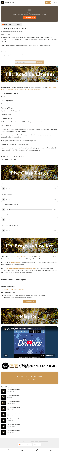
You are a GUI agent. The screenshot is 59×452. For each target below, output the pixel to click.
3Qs (37, 257)
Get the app (37, 445)
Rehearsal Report (22, 268)
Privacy (32, 441)
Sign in (55, 2)
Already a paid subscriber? (29, 379)
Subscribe (48, 2)
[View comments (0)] (22, 449)
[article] (29, 391)
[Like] (8, 449)
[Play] (3, 188)
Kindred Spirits (52, 88)
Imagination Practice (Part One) (15, 156)
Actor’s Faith (13, 159)
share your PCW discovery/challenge (14, 289)
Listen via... (18, 24)
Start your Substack (25, 445)
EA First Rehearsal (11, 268)
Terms (36, 441)
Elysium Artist (12, 257)
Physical (13, 263)
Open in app (7, 24)
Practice (18, 263)
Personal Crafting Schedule (24, 257)
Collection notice (43, 441)
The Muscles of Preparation (32, 90)
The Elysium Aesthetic (13, 389)
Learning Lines (31, 268)
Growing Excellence (19, 90)
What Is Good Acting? (7, 90)
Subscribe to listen (29, 17)
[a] (3, 391)
